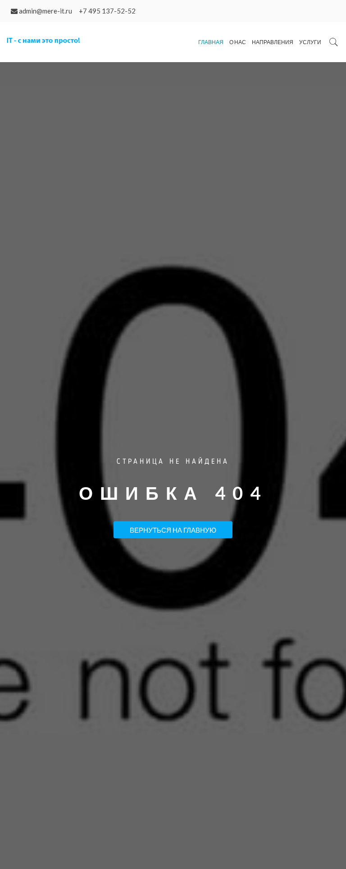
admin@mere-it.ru (45, 11)
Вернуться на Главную (173, 530)
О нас (237, 42)
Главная (210, 42)
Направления (272, 42)
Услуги (310, 42)
